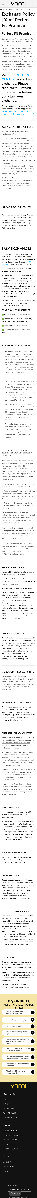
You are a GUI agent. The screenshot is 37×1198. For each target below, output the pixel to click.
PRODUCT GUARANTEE (12, 1135)
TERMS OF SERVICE (10, 1149)
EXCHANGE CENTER (11, 1117)
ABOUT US (7, 1162)
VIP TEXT (6, 1099)
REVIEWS (6, 1104)
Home (2, 9)
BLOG (5, 1171)
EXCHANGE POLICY (10, 1131)
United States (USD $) (17, 1189)
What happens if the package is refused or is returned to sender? (17, 1041)
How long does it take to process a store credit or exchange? (18, 1020)
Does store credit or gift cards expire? (17, 1033)
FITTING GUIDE (9, 1167)
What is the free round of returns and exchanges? (15, 1012)
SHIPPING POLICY (10, 1140)
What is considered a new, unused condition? (15, 1072)
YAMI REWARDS (9, 1113)
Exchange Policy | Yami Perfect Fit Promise (17, 9)
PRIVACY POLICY (9, 1144)
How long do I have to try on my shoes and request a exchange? (18, 1057)
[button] (2, 3)
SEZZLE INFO (8, 1108)
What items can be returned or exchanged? (17, 1064)
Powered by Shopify (24, 1197)
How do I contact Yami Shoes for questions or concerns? (18, 1050)
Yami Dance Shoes (16, 1197)
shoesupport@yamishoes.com (13, 972)
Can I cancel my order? (14, 1026)
